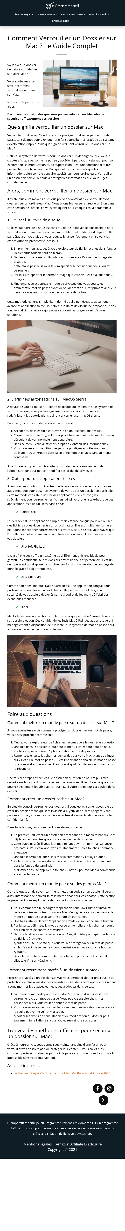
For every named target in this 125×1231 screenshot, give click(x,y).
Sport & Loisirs (60, 21)
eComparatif (62, 5)
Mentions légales (37, 1144)
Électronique (22, 14)
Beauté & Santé (97, 14)
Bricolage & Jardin (72, 14)
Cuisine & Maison (46, 14)
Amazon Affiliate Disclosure (79, 1144)
